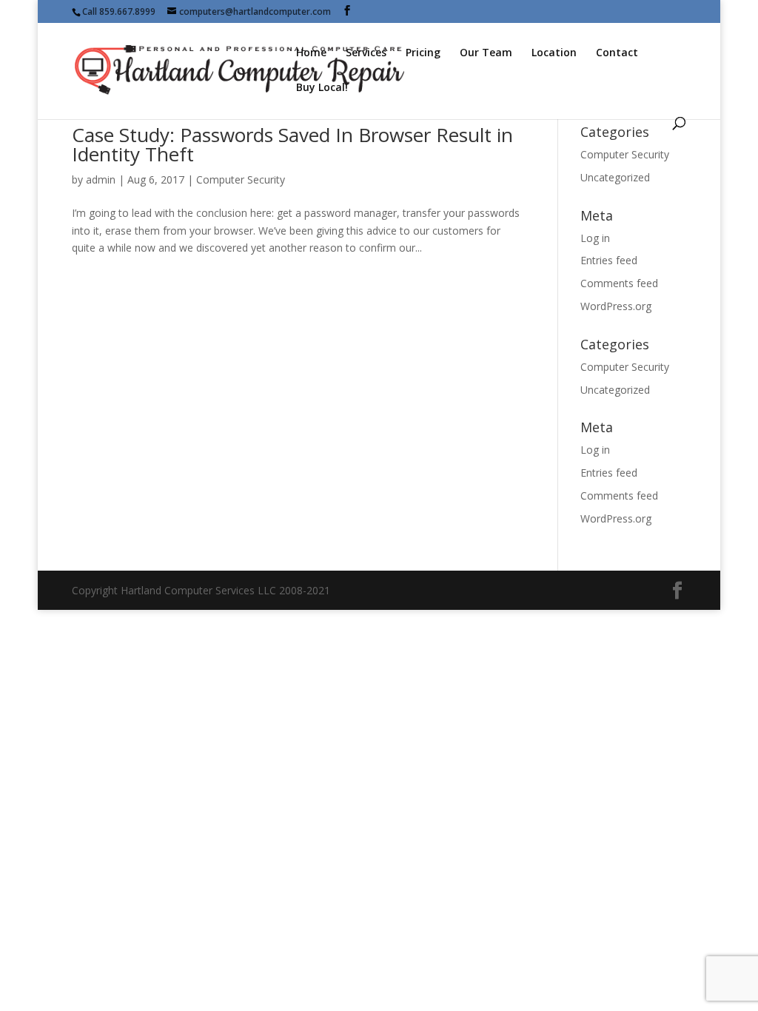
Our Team (486, 53)
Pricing (423, 53)
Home (311, 53)
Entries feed (608, 260)
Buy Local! (322, 88)
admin (100, 179)
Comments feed (619, 283)
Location (554, 53)
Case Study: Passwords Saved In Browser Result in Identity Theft (292, 144)
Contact (617, 53)
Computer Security (240, 179)
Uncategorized (615, 177)
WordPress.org (615, 306)
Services (366, 53)
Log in (595, 238)
